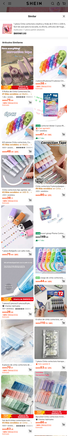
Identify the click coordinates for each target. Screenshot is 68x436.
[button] (30, 102)
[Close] (64, 16)
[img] (17, 87)
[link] (17, 91)
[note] (40, 138)
